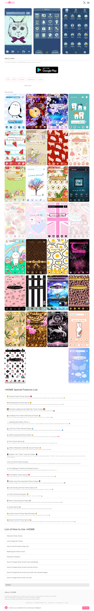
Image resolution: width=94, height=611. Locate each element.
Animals (22, 79)
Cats (8, 79)
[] (87, 585)
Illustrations (31, 79)
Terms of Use (51, 602)
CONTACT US (29, 602)
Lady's (40, 79)
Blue (14, 79)
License (66, 602)
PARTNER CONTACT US (40, 602)
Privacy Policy (59, 602)
